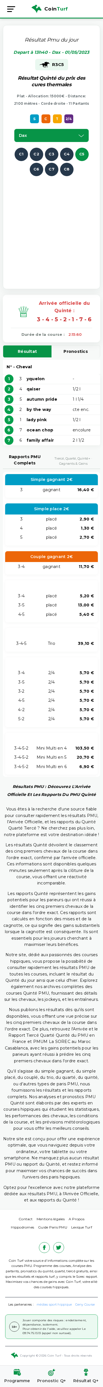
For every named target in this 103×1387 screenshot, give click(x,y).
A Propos (76, 1219)
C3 (51, 154)
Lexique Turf (81, 1227)
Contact (26, 1219)
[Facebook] (44, 1247)
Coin (56, 9)
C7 (51, 169)
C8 (67, 169)
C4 (67, 154)
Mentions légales (51, 1219)
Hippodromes (22, 1227)
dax (23, 135)
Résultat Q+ (85, 1380)
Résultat (27, 351)
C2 (36, 154)
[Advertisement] (51, 227)
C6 (36, 169)
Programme (17, 1380)
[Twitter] (58, 1247)
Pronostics (76, 351)
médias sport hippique (54, 1304)
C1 (21, 154)
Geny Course (85, 1304)
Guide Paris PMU (52, 1227)
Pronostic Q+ (51, 1380)
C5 (82, 154)
